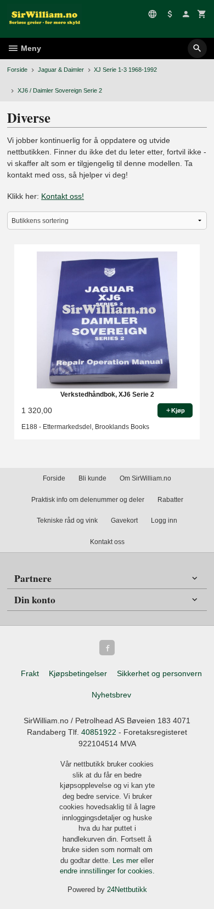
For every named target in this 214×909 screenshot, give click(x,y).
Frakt (30, 673)
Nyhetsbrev (111, 694)
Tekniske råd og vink (67, 520)
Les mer (126, 860)
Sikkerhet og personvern (159, 673)
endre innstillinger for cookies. (107, 871)
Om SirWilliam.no (145, 478)
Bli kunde (92, 478)
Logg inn (164, 520)
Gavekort (124, 520)
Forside (17, 69)
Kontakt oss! (62, 196)
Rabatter (170, 500)
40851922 (98, 732)
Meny (30, 48)
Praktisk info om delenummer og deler (87, 500)
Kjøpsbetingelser (78, 673)
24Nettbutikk (127, 889)
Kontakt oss (107, 542)
